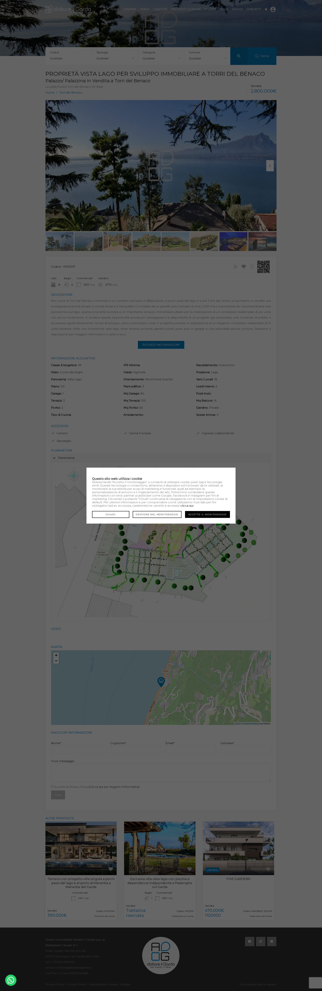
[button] (10, 980)
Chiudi (111, 514)
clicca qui (186, 505)
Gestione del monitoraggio (157, 514)
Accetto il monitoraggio (207, 514)
